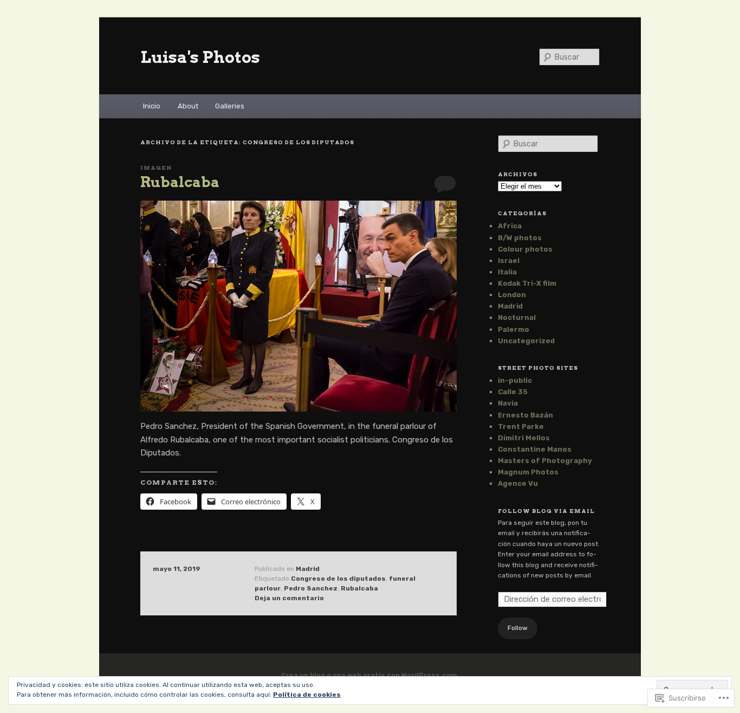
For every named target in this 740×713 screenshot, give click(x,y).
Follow (518, 628)
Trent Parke (521, 426)
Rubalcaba (179, 182)
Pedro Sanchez (310, 588)
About (188, 106)
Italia (507, 272)
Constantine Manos (535, 449)
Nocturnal (517, 317)
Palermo (513, 329)
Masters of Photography (545, 461)
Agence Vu (518, 483)
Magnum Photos (528, 472)
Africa (510, 226)
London (512, 295)
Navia (508, 403)
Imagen (156, 167)
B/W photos (520, 238)
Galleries (229, 106)
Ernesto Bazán (525, 415)
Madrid (308, 569)
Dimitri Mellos (524, 438)
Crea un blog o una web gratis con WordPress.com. (370, 675)
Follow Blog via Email (546, 511)
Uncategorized (526, 341)
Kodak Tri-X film (527, 283)
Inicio (151, 106)
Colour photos (525, 249)
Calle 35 (513, 392)
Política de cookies (307, 694)
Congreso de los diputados (338, 578)
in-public (515, 380)
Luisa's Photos (200, 57)
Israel (509, 260)
